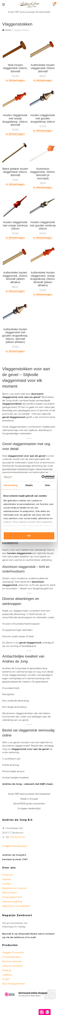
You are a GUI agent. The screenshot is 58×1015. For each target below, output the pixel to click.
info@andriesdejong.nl (14, 846)
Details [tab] (29, 485)
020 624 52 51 (17, 837)
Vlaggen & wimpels (13, 952)
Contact (6, 883)
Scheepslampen (11, 956)
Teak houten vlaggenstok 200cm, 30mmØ (15, 68)
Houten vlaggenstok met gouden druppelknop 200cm (42, 118)
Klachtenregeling (12, 901)
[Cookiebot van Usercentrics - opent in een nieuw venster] (42, 477)
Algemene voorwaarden (16, 906)
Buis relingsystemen (13, 983)
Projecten (7, 874)
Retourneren (9, 892)
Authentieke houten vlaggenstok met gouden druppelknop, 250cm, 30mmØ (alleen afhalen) (15, 336)
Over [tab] (47, 485)
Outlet (6, 979)
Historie (6, 879)
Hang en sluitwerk (12, 965)
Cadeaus (7, 974)
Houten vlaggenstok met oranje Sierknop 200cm (15, 225)
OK (29, 535)
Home (8, 30)
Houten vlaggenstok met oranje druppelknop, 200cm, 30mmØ (15, 120)
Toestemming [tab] (10, 485)
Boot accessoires (11, 961)
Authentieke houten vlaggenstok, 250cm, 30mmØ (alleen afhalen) (15, 277)
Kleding (6, 970)
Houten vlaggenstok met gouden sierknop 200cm (43, 225)
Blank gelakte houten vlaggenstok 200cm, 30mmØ (15, 172)
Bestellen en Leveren (14, 888)
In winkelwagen (15, 80)
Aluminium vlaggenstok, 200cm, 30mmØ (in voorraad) (42, 173)
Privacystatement (12, 897)
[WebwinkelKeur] (29, 994)
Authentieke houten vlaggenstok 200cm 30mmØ (43, 68)
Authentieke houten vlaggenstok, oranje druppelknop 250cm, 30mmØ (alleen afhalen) (42, 279)
